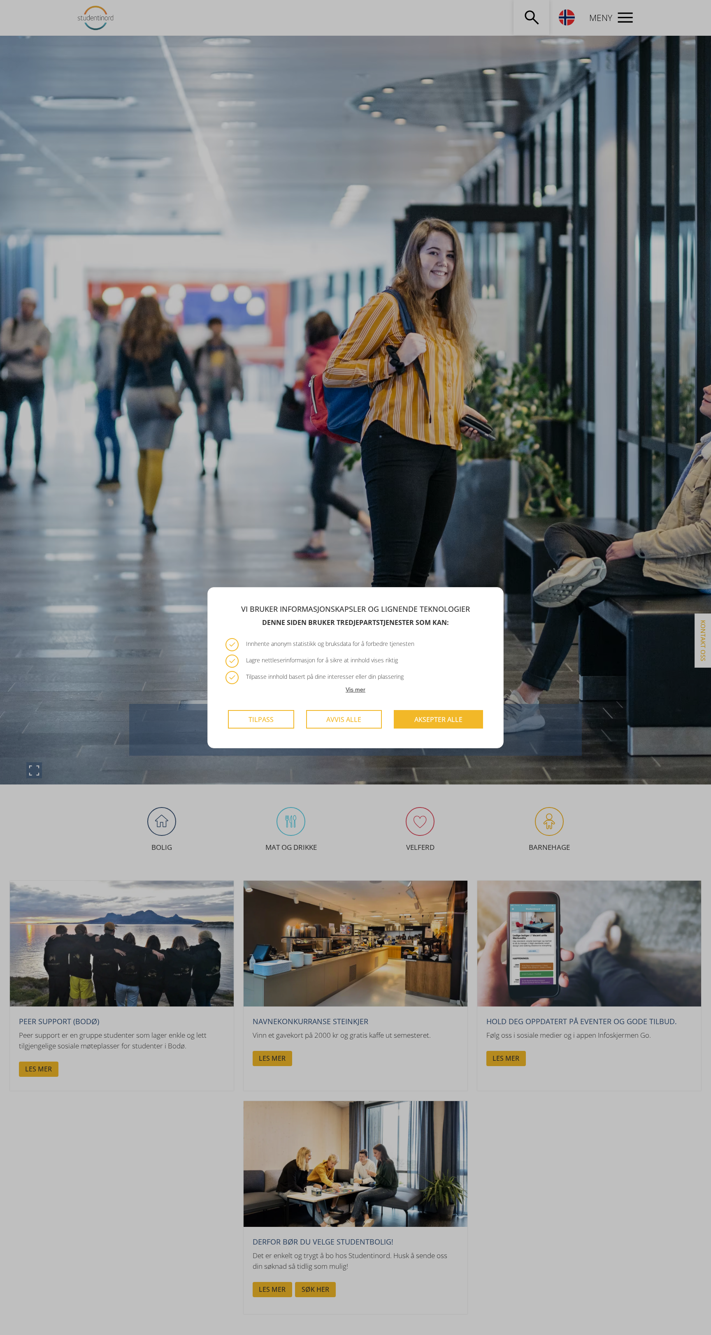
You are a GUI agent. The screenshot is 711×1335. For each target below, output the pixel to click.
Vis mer (355, 689)
